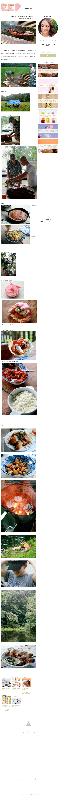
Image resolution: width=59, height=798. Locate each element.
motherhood (28, 8)
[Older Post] (35, 779)
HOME (42, 44)
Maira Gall (36, 794)
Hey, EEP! (25, 794)
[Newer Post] (1, 779)
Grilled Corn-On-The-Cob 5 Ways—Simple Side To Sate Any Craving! (48, 101)
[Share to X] (27, 732)
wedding (54, 6)
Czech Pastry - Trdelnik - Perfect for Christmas (47, 71)
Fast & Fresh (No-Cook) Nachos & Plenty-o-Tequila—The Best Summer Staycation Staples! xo (6, 709)
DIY (32, 6)
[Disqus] (18, 757)
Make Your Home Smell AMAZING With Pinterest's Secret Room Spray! (48, 131)
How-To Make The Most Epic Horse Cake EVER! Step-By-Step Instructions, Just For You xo (26, 691)
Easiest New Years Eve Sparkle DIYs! (6, 689)
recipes (26, 6)
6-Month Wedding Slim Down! (48, 85)
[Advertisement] (48, 165)
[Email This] (24, 732)
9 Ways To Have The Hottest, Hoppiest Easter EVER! (16, 690)
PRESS (53, 44)
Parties (38, 6)
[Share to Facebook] (31, 732)
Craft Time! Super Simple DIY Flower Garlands (48, 116)
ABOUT (48, 44)
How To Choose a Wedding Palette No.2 (16, 707)
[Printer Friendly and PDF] (29, 723)
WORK (48, 45)
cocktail (46, 6)
